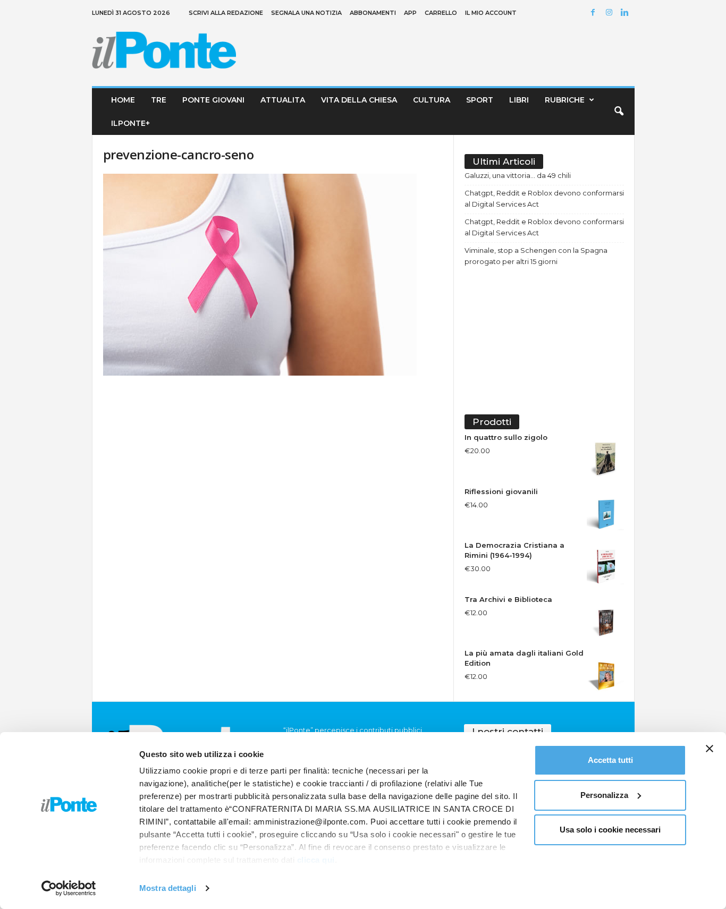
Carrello (441, 12)
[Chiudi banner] (709, 748)
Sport (479, 100)
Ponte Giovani (213, 100)
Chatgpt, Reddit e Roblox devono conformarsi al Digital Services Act (544, 198)
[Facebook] (594, 13)
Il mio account (491, 12)
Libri (519, 100)
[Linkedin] (626, 13)
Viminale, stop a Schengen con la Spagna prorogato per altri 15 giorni (536, 256)
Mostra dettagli (167, 888)
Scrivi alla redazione (226, 12)
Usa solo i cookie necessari (610, 829)
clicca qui (316, 859)
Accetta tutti (610, 759)
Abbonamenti (373, 12)
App (410, 12)
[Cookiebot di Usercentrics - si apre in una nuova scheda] (68, 888)
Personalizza (604, 795)
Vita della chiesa (359, 100)
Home (123, 100)
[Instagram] (610, 13)
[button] (618, 111)
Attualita (282, 100)
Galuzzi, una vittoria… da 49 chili (518, 175)
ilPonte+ (130, 123)
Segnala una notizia (306, 12)
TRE (158, 100)
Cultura (431, 100)
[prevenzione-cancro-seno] (273, 275)
